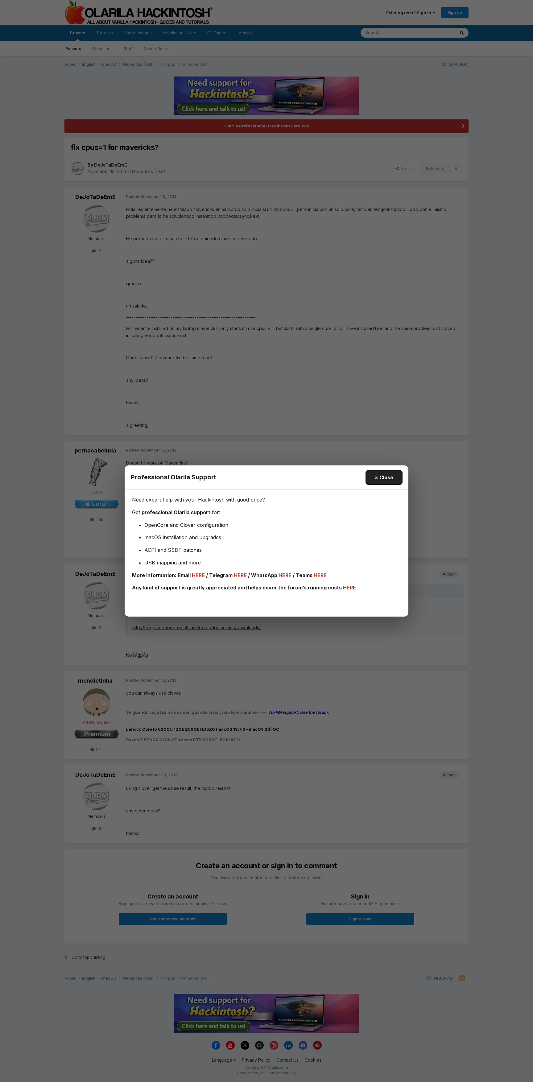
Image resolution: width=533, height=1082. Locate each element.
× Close (384, 477)
